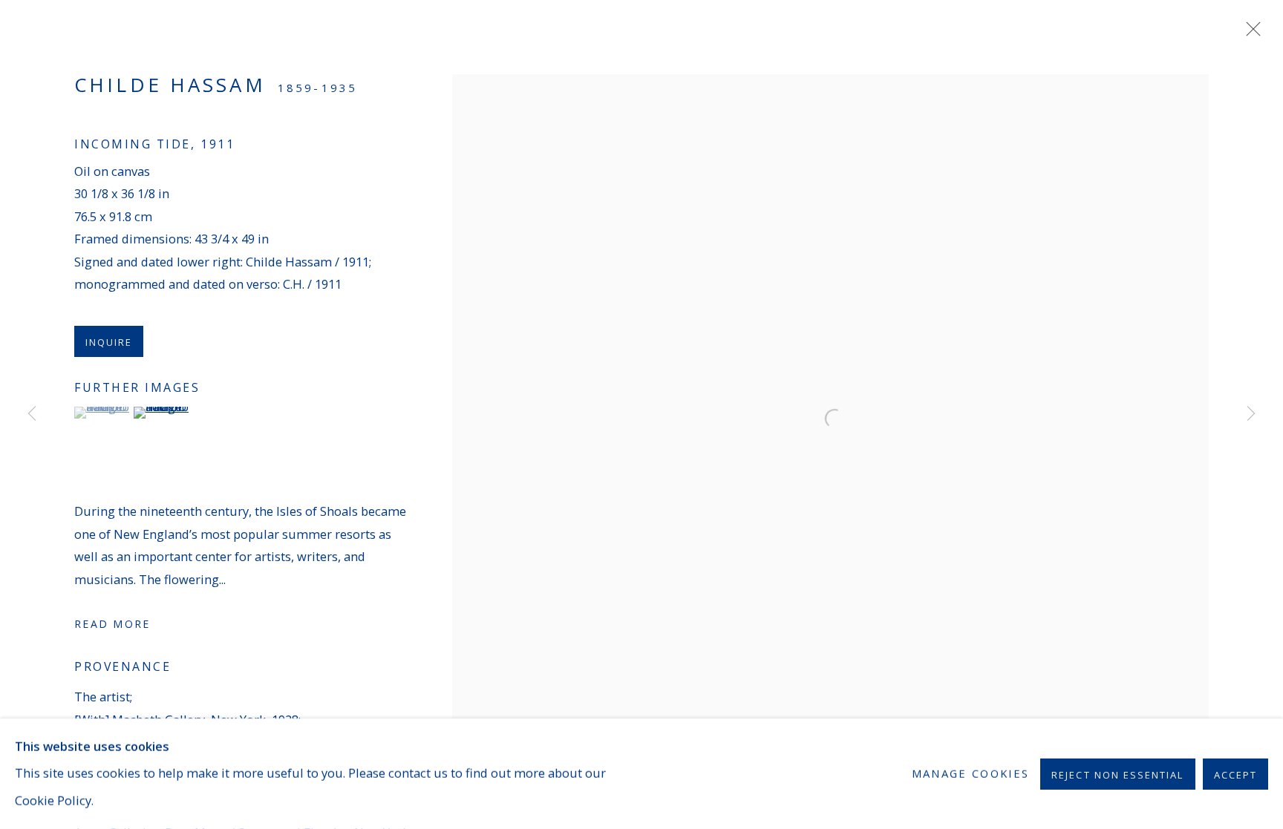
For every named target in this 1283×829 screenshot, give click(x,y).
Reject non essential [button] (1117, 774)
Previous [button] (32, 415)
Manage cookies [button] (971, 773)
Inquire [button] (108, 342)
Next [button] (1251, 415)
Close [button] (1249, 33)
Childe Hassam (170, 84)
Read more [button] (112, 624)
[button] (102, 413)
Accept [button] (1235, 774)
